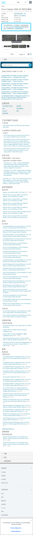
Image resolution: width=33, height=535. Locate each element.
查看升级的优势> (19, 28)
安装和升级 (5, 113)
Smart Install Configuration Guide (11, 377)
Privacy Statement (16, 528)
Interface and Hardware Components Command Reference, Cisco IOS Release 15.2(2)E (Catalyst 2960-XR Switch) (17, 291)
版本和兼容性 (20, 108)
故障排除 (19, 106)
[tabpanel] (16, 87)
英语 (30, 54)
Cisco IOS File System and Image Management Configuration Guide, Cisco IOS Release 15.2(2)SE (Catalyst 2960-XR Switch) (16, 389)
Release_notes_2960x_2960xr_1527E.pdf (14, 192)
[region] (16, 526)
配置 (18, 111)
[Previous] (2, 38)
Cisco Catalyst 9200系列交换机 (14, 27)
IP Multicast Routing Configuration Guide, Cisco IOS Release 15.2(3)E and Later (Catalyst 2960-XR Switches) (16, 395)
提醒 (12, 54)
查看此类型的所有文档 (7, 429)
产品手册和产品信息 (7, 106)
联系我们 (21, 54)
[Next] (30, 38)
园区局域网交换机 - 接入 (20, 13)
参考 (3, 108)
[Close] (30, 520)
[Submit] (30, 65)
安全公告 (4, 111)
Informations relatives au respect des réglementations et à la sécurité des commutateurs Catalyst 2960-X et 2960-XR (17, 344)
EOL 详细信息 (22, 15)
